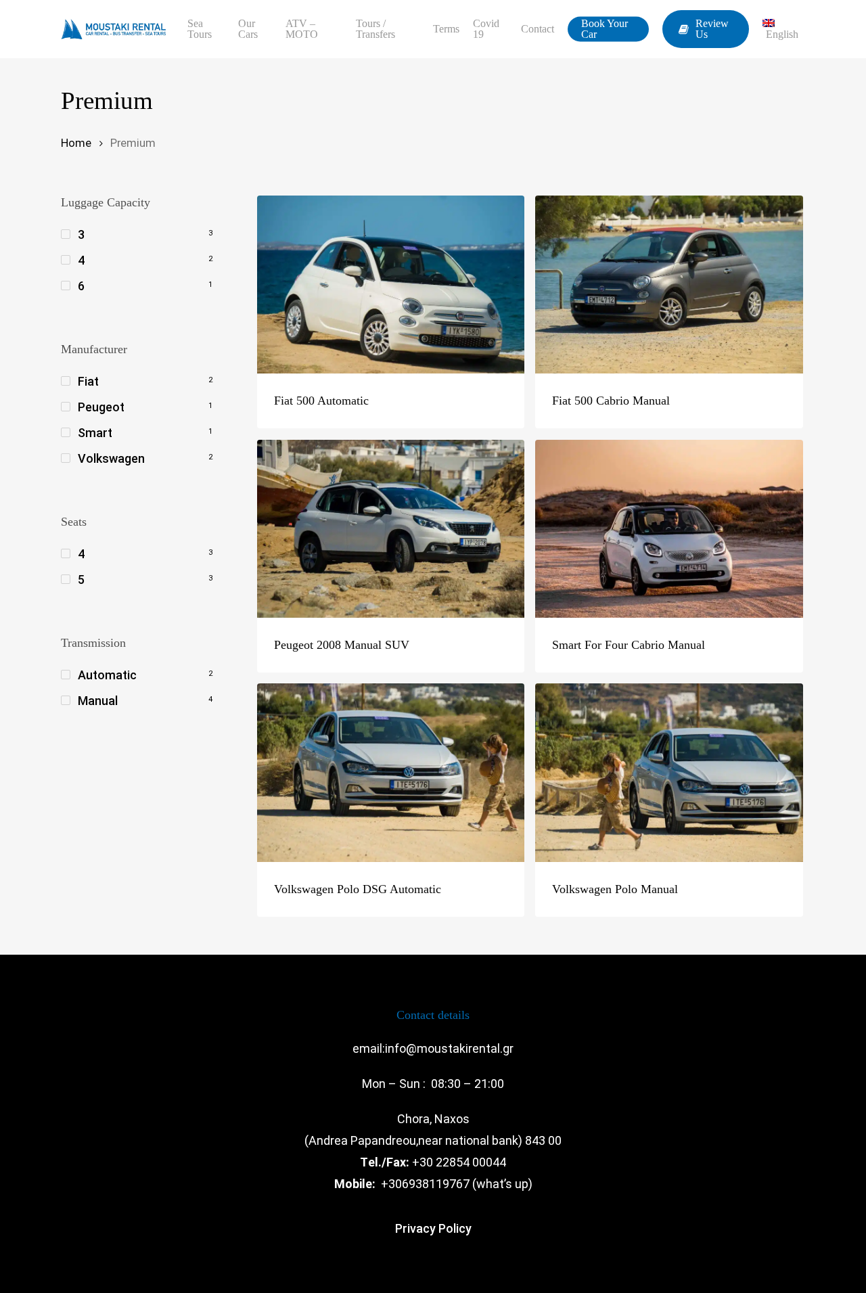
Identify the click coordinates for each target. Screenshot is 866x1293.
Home (76, 143)
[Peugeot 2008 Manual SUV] (391, 529)
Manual (98, 701)
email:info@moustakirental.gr (433, 1048)
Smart (95, 433)
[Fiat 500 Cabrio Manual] (669, 285)
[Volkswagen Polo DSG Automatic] (391, 772)
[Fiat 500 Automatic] (391, 285)
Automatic (107, 675)
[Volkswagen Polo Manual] (669, 772)
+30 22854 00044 (459, 1162)
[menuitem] (783, 29)
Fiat (88, 381)
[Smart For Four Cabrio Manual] (669, 529)
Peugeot (101, 407)
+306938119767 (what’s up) (456, 1184)
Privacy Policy (433, 1228)
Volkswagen (111, 458)
